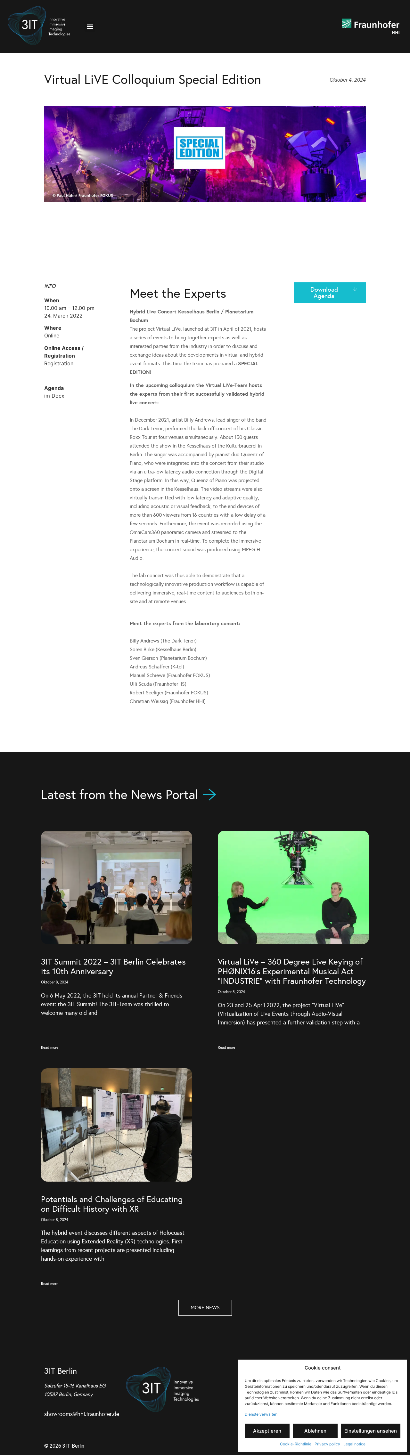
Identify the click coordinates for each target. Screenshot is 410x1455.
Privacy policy (327, 1444)
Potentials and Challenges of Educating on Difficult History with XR (112, 1204)
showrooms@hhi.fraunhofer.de (81, 1414)
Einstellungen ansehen (370, 1431)
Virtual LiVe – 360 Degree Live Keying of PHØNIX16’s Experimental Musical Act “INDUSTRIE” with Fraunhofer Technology (292, 971)
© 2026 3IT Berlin (64, 1446)
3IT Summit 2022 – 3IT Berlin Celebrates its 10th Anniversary (113, 966)
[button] (90, 26)
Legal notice (354, 1444)
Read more (49, 1047)
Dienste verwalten (261, 1414)
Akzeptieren (267, 1431)
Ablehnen (315, 1431)
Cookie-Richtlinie (295, 1444)
